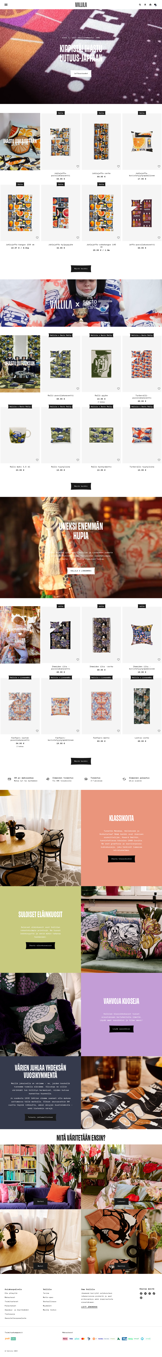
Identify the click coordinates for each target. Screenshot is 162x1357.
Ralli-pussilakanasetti (61, 395)
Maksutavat (10, 1297)
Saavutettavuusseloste (15, 1318)
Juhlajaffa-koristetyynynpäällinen (142, 174)
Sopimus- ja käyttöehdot (17, 1310)
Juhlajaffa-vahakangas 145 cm (101, 246)
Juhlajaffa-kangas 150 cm (20, 245)
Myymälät (47, 1306)
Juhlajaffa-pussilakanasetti (60, 174)
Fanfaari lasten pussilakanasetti (20, 739)
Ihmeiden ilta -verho (101, 667)
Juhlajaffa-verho (101, 173)
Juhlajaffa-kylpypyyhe (60, 245)
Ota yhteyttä (11, 1293)
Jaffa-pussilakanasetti (142, 245)
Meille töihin (49, 1310)
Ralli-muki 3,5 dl (20, 467)
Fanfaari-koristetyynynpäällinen (61, 739)
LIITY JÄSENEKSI (89, 1307)
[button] (6, 4)
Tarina (46, 1293)
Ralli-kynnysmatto (101, 467)
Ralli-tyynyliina (60, 467)
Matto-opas (48, 1297)
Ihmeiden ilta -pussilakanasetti (60, 668)
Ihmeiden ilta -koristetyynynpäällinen (142, 668)
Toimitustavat (11, 1302)
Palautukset (10, 1306)
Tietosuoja (10, 1314)
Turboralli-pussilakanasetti (141, 396)
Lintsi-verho (142, 738)
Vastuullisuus (49, 1302)
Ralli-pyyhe (101, 395)
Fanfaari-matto (101, 738)
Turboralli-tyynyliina (142, 467)
